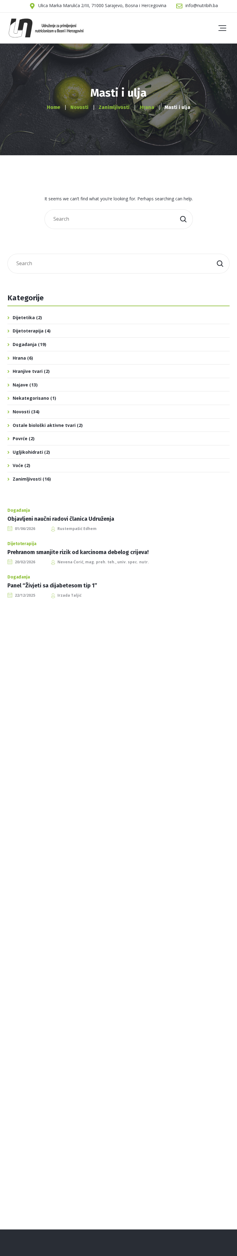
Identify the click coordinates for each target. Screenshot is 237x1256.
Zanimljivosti (27, 479)
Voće (18, 465)
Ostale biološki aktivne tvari (44, 425)
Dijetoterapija (28, 331)
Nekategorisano (31, 398)
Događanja (25, 344)
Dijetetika (24, 317)
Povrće (20, 438)
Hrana (19, 358)
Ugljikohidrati (28, 452)
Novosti (21, 412)
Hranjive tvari (28, 371)
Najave (20, 385)
